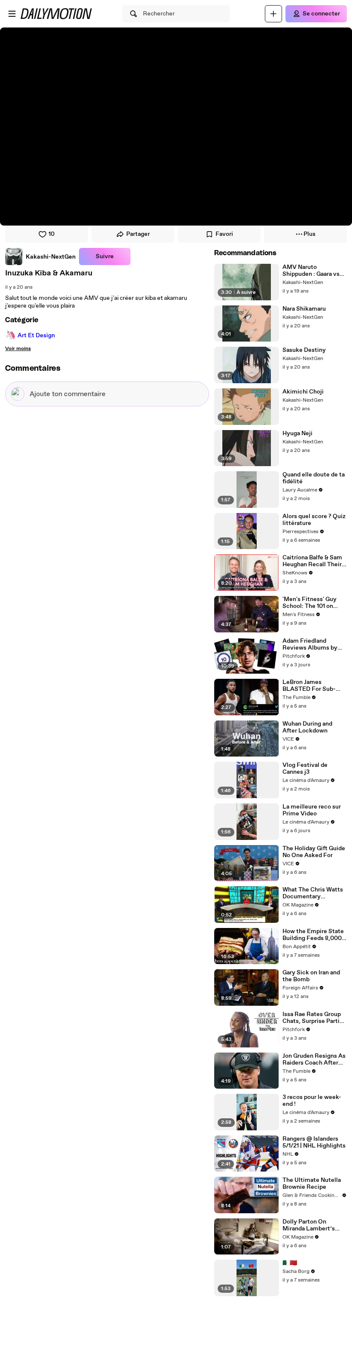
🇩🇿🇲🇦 (289, 1263)
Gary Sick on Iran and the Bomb (311, 976)
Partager (138, 234)
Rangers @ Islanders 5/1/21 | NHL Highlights (314, 1142)
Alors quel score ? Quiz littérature (314, 520)
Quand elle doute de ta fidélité (313, 478)
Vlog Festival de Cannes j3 (305, 768)
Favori (224, 234)
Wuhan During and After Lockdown (307, 727)
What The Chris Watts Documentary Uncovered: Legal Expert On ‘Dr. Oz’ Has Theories (312, 893)
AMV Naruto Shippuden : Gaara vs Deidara (311, 271)
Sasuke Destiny (304, 350)
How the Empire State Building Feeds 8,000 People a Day (313, 935)
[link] (40, 256)
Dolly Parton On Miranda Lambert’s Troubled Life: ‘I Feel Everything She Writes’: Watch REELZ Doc (313, 1225)
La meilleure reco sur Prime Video (311, 810)
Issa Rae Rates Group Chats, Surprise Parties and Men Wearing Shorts (314, 1018)
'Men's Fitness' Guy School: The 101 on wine (309, 603)
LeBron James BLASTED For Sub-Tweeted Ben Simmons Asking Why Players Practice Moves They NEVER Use (314, 686)
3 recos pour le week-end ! (311, 1101)
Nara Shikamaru (304, 308)
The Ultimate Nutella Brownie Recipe (311, 1183)
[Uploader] (273, 13)
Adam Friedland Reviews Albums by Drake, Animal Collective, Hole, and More (311, 644)
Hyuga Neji (297, 433)
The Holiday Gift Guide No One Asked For (313, 852)
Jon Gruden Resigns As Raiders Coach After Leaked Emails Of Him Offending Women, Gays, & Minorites (314, 1059)
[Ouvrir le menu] (12, 13)
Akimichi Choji (303, 391)
